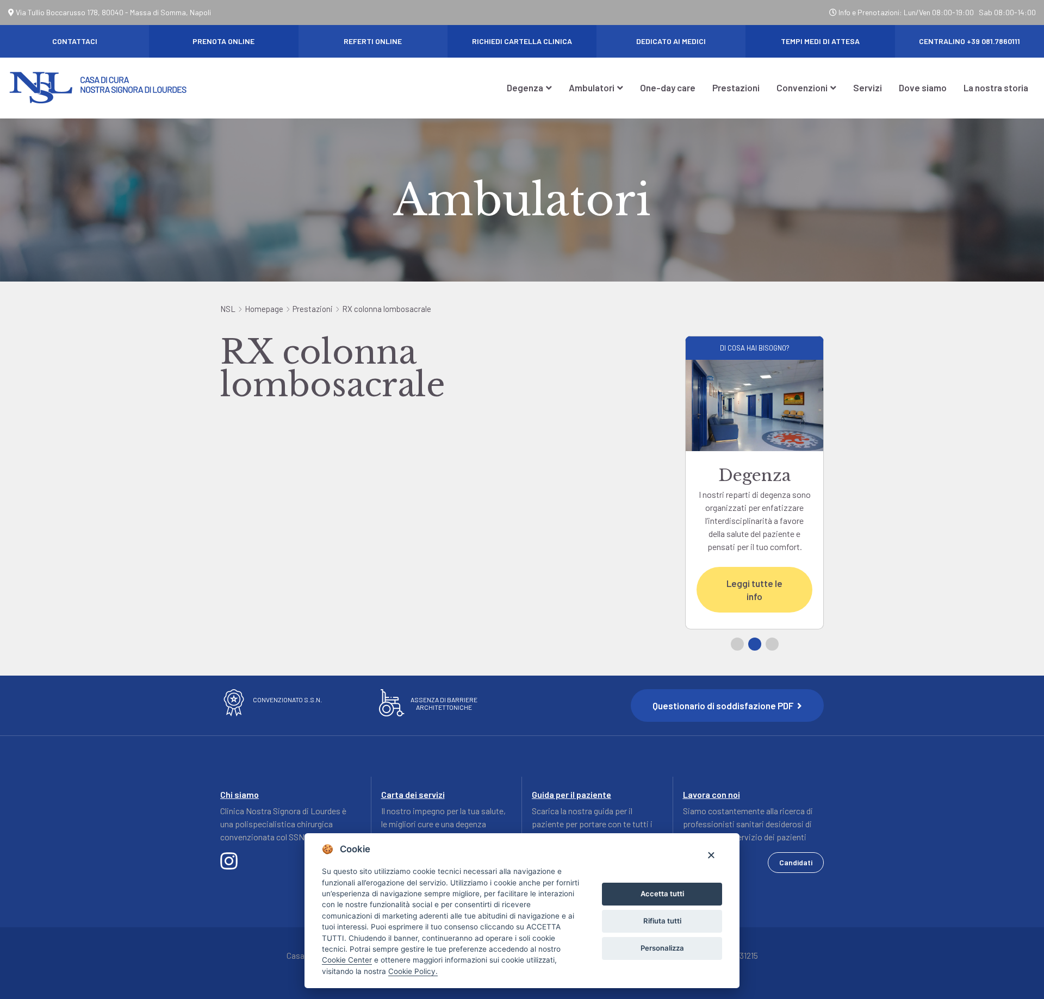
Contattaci (74, 41)
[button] (737, 644)
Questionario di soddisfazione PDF (723, 705)
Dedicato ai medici (671, 41)
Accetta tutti (662, 893)
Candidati (795, 862)
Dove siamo (923, 87)
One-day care (667, 87)
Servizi (867, 87)
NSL (227, 309)
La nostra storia (996, 87)
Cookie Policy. (413, 971)
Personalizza (662, 948)
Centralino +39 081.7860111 (969, 41)
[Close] (711, 855)
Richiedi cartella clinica (522, 41)
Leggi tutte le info (754, 590)
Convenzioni (802, 87)
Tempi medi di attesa (820, 41)
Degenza (525, 87)
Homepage (264, 309)
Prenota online (223, 41)
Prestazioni (736, 87)
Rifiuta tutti (662, 920)
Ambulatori (591, 87)
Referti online (373, 41)
